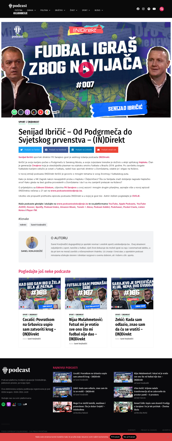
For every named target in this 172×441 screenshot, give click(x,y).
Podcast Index (51, 207)
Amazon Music (68, 207)
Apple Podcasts (127, 203)
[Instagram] (143, 9)
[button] (162, 9)
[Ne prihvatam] (167, 437)
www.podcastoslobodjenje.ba (66, 190)
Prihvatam (115, 437)
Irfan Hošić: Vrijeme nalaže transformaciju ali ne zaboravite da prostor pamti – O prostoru (149, 391)
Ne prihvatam (129, 437)
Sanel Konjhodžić (38, 225)
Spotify (39, 207)
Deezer (30, 207)
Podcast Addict (102, 207)
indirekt (23, 225)
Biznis (97, 10)
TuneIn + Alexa (85, 207)
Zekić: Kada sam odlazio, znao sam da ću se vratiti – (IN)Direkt (130, 327)
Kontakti (132, 430)
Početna (18, 10)
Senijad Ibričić (26, 157)
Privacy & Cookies (149, 430)
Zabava (30, 10)
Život (72, 10)
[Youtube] (154, 9)
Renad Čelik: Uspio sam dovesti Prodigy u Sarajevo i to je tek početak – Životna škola (152, 406)
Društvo (59, 10)
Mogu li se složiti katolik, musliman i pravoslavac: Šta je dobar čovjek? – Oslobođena (89, 406)
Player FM (31, 210)
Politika (44, 10)
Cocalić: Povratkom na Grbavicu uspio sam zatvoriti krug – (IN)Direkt (39, 327)
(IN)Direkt (33, 121)
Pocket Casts (130, 207)
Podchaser (116, 207)
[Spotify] (148, 9)
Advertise (166, 430)
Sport (84, 10)
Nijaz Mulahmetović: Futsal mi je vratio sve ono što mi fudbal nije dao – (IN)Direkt (86, 329)
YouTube (113, 203)
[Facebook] (138, 9)
